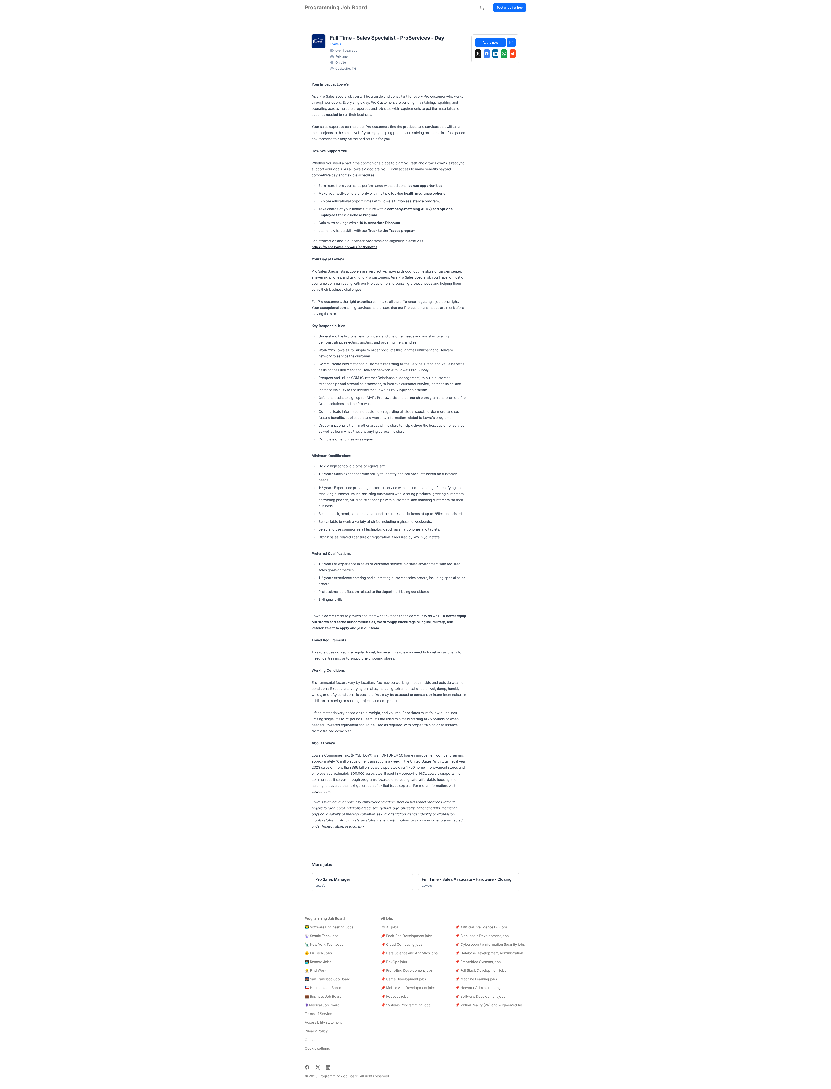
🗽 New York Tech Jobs (324, 944)
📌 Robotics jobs (394, 996)
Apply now (490, 42)
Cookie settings (317, 1048)
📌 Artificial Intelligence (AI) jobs (481, 927)
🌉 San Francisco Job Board (327, 979)
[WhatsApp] (504, 53)
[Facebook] (487, 53)
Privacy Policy (316, 1031)
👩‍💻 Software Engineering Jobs (329, 927)
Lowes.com (321, 791)
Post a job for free (510, 7)
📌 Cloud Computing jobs (401, 944)
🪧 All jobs (389, 927)
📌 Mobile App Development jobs (408, 988)
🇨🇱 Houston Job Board (323, 988)
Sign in (485, 7)
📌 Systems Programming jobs (405, 1005)
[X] (478, 53)
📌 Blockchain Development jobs (482, 936)
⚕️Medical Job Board (322, 1005)
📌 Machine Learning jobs (476, 979)
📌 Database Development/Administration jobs (490, 953)
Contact (311, 1039)
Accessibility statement (323, 1022)
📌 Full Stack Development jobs (480, 970)
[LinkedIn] (495, 53)
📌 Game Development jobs (403, 979)
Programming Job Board (336, 7)
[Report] (511, 42)
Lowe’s (335, 44)
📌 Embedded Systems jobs (478, 962)
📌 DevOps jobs (394, 962)
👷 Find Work (315, 970)
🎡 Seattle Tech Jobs (321, 936)
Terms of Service (318, 1014)
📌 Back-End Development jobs (406, 936)
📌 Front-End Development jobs (407, 970)
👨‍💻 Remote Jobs (318, 962)
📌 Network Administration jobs (480, 988)
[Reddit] (513, 53)
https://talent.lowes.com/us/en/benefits (344, 247)
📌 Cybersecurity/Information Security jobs (490, 944)
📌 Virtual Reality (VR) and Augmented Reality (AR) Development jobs (490, 1005)
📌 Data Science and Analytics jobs (409, 953)
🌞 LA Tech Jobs (318, 953)
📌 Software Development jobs (480, 996)
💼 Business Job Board (323, 996)
